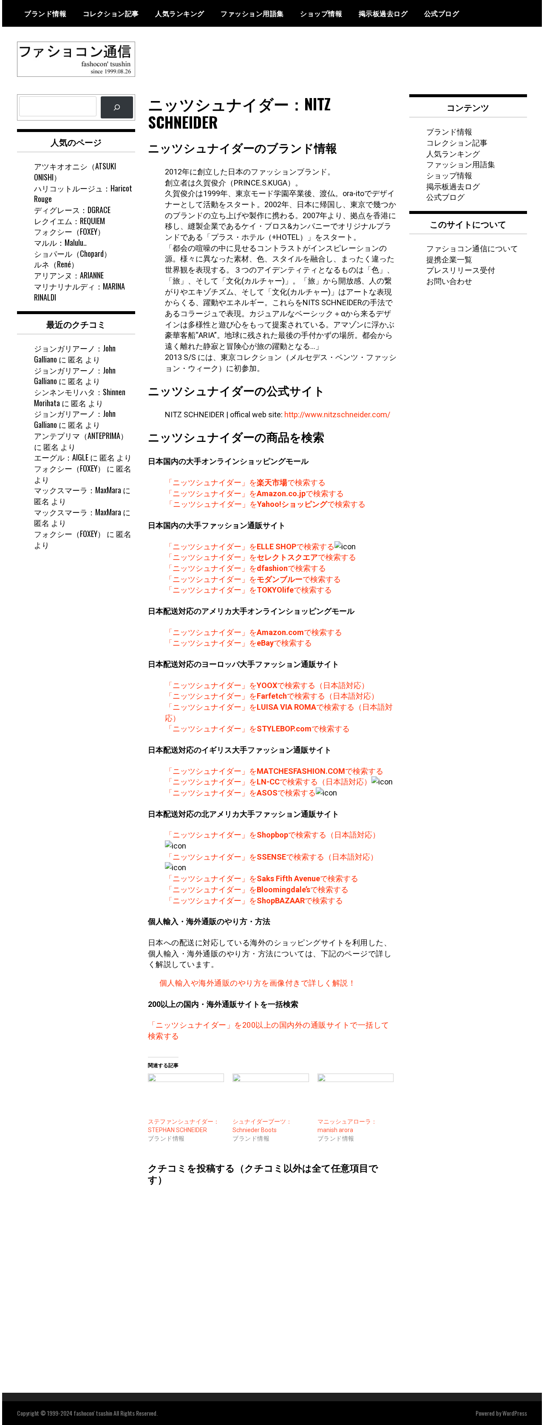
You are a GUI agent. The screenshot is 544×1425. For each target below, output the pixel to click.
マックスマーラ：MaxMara (77, 489)
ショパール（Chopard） (72, 253)
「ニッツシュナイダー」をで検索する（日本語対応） (267, 685)
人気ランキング (179, 13)
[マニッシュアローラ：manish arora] (355, 1095)
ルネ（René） (56, 264)
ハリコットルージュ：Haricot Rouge (83, 194)
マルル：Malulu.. (60, 242)
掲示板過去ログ (383, 13)
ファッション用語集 (252, 13)
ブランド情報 (45, 13)
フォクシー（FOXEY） (69, 231)
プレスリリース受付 (460, 269)
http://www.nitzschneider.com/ (337, 414)
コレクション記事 (111, 13)
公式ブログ (441, 13)
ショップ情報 (321, 13)
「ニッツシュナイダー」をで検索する (245, 482)
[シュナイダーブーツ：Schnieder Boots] (270, 1095)
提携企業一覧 (449, 258)
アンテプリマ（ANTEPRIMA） (81, 435)
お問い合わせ (449, 280)
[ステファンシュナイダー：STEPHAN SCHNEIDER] (186, 1095)
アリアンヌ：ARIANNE (69, 275)
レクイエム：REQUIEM (69, 220)
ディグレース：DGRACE (72, 209)
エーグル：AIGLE (61, 457)
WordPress (514, 1412)
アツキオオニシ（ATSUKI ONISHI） (75, 171)
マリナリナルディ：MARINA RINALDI (79, 292)
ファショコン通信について (472, 247)
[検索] (117, 107)
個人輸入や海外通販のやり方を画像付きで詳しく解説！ (257, 982)
